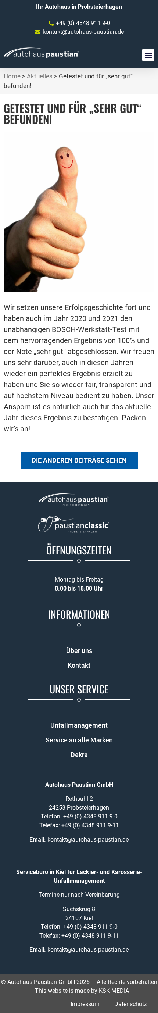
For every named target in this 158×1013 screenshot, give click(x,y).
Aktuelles (40, 76)
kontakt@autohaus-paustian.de (88, 839)
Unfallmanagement (79, 725)
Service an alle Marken (79, 740)
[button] (148, 55)
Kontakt (79, 665)
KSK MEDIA (114, 990)
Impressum (85, 1003)
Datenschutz (130, 1003)
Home (12, 76)
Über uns (79, 650)
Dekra (79, 755)
